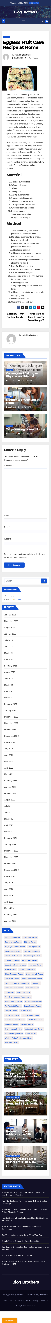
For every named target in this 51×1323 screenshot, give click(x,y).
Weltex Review (30, 1033)
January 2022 (10, 787)
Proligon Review (11, 1011)
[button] (43, 21)
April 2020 (8, 902)
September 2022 (11, 736)
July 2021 (8, 806)
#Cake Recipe (33, 58)
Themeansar (43, 1295)
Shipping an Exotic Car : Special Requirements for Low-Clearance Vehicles (23, 1076)
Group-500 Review (12, 979)
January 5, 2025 (15, 1166)
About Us (12, 1301)
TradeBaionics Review (13, 1029)
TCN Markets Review (35, 1020)
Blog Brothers (25, 12)
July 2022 (8, 749)
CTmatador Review (12, 960)
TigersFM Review (11, 1024)
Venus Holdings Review (14, 1033)
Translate (18, 599)
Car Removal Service (13, 951)
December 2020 (11, 851)
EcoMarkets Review (29, 960)
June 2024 (8, 647)
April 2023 (8, 691)
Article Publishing (32, 1301)
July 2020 (8, 883)
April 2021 (8, 825)
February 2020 (10, 915)
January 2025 (10, 634)
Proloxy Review (25, 1011)
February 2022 (10, 781)
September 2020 (11, 870)
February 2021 (10, 838)
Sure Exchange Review (30, 1015)
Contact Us (44, 1301)
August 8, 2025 (14, 1139)
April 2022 (8, 768)
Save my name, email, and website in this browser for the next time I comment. (25, 556)
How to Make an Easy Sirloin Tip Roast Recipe (36, 317)
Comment (9, 466)
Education (10, 1128)
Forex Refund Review (27, 969)
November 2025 (11, 621)
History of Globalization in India (17, 983)
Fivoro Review (10, 969)
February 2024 (10, 666)
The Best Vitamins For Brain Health (17, 1256)
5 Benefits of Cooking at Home (22, 401)
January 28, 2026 (15, 1080)
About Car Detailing (12, 937)
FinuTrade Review (35, 965)
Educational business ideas (15, 965)
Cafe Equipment (34, 947)
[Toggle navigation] (23, 21)
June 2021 (8, 813)
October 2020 (10, 864)
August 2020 (9, 876)
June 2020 (8, 889)
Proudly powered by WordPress (14, 1295)
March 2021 (9, 832)
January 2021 (10, 844)
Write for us (31, 1306)
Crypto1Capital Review (32, 956)
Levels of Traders (23, 992)
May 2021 (8, 819)
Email (7, 527)
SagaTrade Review (12, 1015)
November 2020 (11, 857)
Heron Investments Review (32, 979)
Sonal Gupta (26, 380)
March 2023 (9, 698)
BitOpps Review (30, 942)
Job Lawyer (9, 992)
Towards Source (27, 1024)
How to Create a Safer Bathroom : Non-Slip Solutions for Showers (21, 1162)
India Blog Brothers (23, 55)
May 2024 (8, 653)
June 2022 (8, 755)
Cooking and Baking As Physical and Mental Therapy (22, 376)
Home (5, 1301)
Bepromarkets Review (13, 942)
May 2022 (8, 762)
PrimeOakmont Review (33, 1006)
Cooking (6, 37)
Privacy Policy (21, 1306)
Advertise (21, 1301)
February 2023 (10, 704)
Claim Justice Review (32, 951)
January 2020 (10, 921)
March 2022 (9, 774)
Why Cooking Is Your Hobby (25, 429)
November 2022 (11, 723)
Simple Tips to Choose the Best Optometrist (20, 1241)
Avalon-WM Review (29, 937)
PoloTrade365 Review (13, 1006)
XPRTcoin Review (11, 1043)
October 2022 (10, 730)
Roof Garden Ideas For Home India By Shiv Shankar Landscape (25, 1103)
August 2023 (9, 672)
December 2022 (11, 717)
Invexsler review (32, 988)
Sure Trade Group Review (15, 1020)
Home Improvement (13, 1097)
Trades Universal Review (33, 1029)
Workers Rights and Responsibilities (18, 1038)
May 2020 (8, 895)
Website (7, 539)
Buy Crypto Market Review (15, 947)
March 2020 (9, 908)
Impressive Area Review (14, 988)
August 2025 (9, 628)
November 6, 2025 (16, 1108)
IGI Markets (36, 983)
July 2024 (8, 640)
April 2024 (8, 659)
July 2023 (8, 679)
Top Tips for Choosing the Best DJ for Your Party (22, 1235)
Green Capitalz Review (34, 974)
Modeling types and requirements (18, 997)
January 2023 (10, 710)
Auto (8, 1070)
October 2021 (10, 793)
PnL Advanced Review (33, 1001)
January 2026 (10, 615)
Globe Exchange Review (14, 974)
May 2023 (8, 685)
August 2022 (9, 742)
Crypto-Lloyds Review (13, 956)
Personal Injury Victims (13, 1001)
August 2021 (9, 800)
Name (7, 515)
